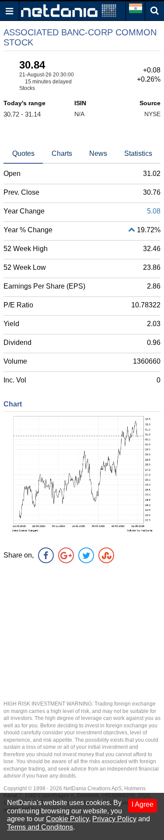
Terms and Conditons (40, 827)
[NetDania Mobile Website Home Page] (68, 10)
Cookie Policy (67, 819)
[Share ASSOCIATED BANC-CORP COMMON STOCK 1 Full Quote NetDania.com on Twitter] (86, 555)
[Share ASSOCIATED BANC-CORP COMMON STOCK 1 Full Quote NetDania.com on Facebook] (46, 555)
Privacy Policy (114, 819)
